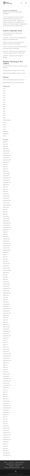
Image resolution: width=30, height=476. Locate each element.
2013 (4, 88)
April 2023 (5, 214)
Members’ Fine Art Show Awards (14, 464)
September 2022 (7, 227)
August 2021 (6, 252)
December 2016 (7, 353)
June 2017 (5, 340)
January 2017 (6, 351)
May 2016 (5, 367)
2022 (4, 109)
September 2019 (7, 293)
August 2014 (6, 414)
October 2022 (6, 225)
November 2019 (7, 288)
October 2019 (6, 290)
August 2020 (6, 272)
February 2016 (6, 374)
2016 (4, 95)
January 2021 (6, 266)
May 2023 (5, 211)
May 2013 (5, 446)
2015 (4, 93)
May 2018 (5, 320)
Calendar (11, 465)
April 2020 (5, 279)
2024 (4, 113)
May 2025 (5, 166)
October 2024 (6, 180)
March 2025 (6, 171)
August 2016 (6, 362)
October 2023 (6, 202)
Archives (17, 465)
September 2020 (7, 270)
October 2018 (6, 311)
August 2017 (6, 338)
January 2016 (6, 376)
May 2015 (5, 394)
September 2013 (7, 439)
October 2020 (6, 268)
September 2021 (7, 250)
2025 (4, 115)
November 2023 (7, 200)
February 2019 (6, 304)
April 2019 (5, 299)
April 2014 (5, 423)
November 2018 (7, 308)
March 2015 (6, 399)
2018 (4, 99)
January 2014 (6, 430)
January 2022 (6, 241)
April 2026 (5, 146)
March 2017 (6, 347)
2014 (16, 12)
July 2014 (5, 417)
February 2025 (6, 173)
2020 (4, 104)
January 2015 (6, 403)
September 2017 (7, 335)
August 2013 (6, 441)
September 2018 (7, 313)
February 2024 (6, 196)
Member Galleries (20, 462)
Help (23, 467)
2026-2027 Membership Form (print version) (13, 79)
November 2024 (7, 178)
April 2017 (5, 344)
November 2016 (7, 356)
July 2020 (5, 275)
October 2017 (6, 333)
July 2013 (5, 444)
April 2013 (5, 448)
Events (4, 129)
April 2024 (5, 191)
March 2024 (6, 193)
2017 (4, 97)
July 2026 (5, 142)
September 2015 (7, 385)
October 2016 (6, 358)
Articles (20, 12)
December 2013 (7, 432)
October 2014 (6, 410)
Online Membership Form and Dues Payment (13, 82)
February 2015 (6, 401)
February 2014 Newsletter (10, 10)
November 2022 (7, 223)
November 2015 (7, 381)
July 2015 (5, 390)
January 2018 (6, 329)
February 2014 (6, 428)
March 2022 (6, 236)
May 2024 (5, 189)
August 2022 (6, 229)
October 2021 (6, 248)
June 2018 (5, 317)
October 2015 (6, 383)
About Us (11, 462)
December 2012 (7, 455)
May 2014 (5, 421)
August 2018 (6, 315)
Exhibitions (5, 131)
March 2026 (6, 148)
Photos (4, 136)
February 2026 (6, 151)
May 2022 (5, 232)
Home (5, 462)
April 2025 (5, 169)
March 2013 (6, 450)
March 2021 (6, 261)
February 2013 (6, 453)
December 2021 (7, 243)
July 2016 (5, 365)
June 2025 (5, 164)
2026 (4, 118)
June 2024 (5, 187)
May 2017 (5, 342)
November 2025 (7, 155)
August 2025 (6, 162)
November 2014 (7, 408)
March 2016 (6, 371)
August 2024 (6, 184)
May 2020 (5, 277)
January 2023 (6, 220)
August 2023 (6, 207)
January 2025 (6, 175)
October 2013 (6, 437)
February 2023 (6, 218)
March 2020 (6, 281)
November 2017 (7, 331)
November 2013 (7, 435)
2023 (4, 111)
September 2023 (7, 205)
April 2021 (5, 259)
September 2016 (7, 360)
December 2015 (7, 378)
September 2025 (7, 160)
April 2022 (5, 234)
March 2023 (6, 216)
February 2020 (6, 284)
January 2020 (6, 286)
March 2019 (6, 302)
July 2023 (5, 209)
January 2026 (6, 153)
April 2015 (5, 396)
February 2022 (6, 239)
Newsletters (6, 13)
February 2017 (6, 349)
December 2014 (7, 405)
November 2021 (7, 245)
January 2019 (6, 306)
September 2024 (7, 182)
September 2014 (7, 412)
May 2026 (5, 144)
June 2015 (5, 392)
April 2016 (5, 369)
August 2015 (6, 387)
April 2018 (5, 322)
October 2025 (6, 157)
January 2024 (6, 198)
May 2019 (5, 297)
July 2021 (5, 254)
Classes (5, 127)
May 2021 (5, 257)
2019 (4, 102)
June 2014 (5, 419)
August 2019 (6, 295)
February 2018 (6, 326)
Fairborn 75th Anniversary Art (12, 467)
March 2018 (6, 324)
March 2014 (6, 426)
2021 (4, 106)
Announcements (7, 120)
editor (5, 12)
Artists (4, 124)
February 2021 (6, 263)
